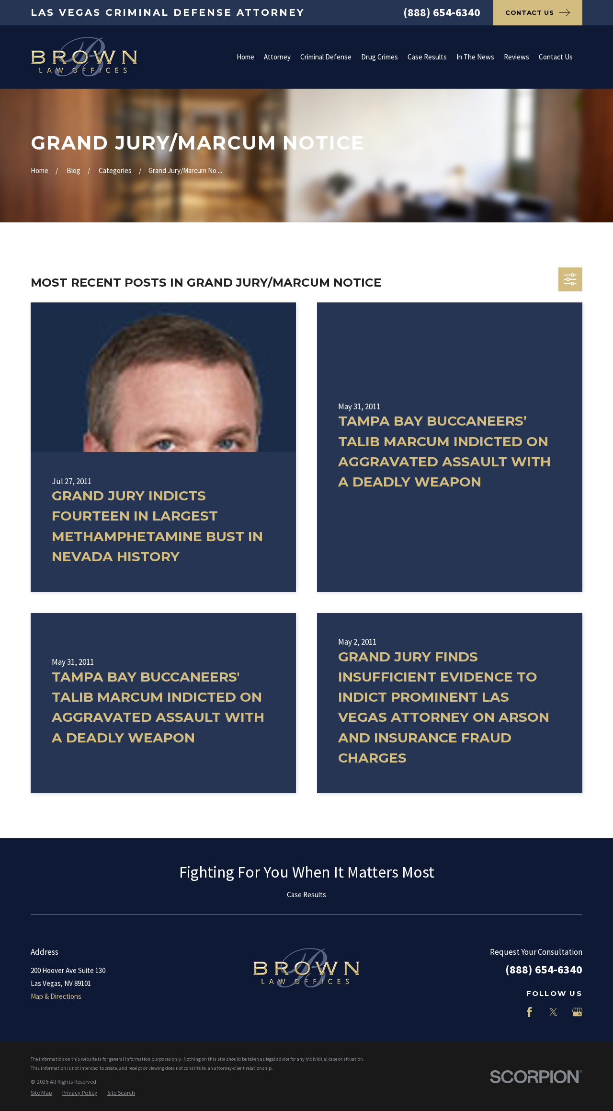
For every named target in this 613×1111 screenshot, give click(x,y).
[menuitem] (41, 1093)
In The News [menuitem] (475, 56)
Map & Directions (56, 996)
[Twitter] (553, 1012)
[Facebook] (529, 1012)
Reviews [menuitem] (516, 56)
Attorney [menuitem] (277, 56)
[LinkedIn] (505, 1012)
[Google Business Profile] (577, 1012)
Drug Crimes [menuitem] (379, 56)
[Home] (84, 57)
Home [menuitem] (245, 56)
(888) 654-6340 (441, 12)
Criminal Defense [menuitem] (326, 56)
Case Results (306, 894)
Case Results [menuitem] (427, 56)
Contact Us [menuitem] (556, 56)
